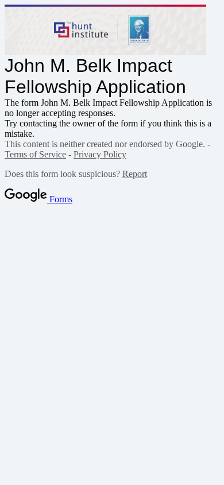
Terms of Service (35, 154)
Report (134, 174)
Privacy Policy (100, 154)
